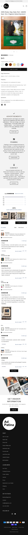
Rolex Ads (5, 442)
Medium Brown (10, 64)
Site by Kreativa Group (14, 531)
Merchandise (5, 460)
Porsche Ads (5, 451)
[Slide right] (16, 51)
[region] (14, 216)
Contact (4, 500)
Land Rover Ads (6, 454)
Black (6, 64)
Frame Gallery (6, 474)
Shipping (5, 486)
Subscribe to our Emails (8, 483)
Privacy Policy (21, 527)
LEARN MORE (14, 157)
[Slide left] (11, 51)
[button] (1, 6)
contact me (7, 100)
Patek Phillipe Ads (7, 445)
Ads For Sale (5, 436)
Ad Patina (9, 527)
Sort (15, 227)
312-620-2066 (6, 506)
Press (4, 480)
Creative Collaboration (22, 64)
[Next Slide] (26, 216)
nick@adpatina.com (7, 503)
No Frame (2, 64)
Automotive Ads (6, 448)
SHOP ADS (14, 131)
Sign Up (14, 409)
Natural (14, 64)
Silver (18, 64)
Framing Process (6, 471)
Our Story (5, 468)
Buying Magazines (7, 497)
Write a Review (22, 223)
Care (4, 489)
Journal (4, 477)
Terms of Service (15, 529)
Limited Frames (6, 457)
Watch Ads (5, 439)
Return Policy (14, 527)
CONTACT (14, 183)
